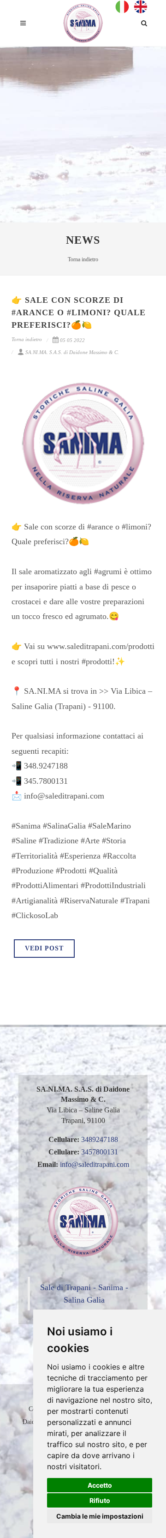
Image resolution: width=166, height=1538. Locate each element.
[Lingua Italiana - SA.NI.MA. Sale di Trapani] (124, 6)
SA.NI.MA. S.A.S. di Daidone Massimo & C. (72, 352)
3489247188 (99, 1139)
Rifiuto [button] (99, 1500)
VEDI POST (44, 948)
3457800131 (99, 1152)
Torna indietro (83, 259)
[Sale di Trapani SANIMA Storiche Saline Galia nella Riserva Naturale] (83, 23)
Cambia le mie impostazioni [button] (99, 1516)
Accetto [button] (100, 1485)
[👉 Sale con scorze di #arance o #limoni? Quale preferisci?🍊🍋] (83, 443)
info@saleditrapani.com (94, 1164)
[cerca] (144, 21)
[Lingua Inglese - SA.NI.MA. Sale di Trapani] (141, 6)
